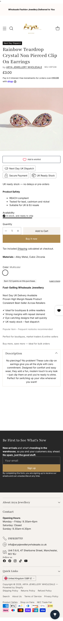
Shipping (22, 248)
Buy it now (31, 238)
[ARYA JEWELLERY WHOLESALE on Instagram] (15, 561)
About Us (17, 596)
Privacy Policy (51, 596)
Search (6, 596)
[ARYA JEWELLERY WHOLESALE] (32, 28)
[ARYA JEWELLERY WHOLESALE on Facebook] (4, 561)
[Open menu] (4, 28)
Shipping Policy (10, 590)
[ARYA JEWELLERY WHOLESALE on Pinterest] (10, 561)
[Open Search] (11, 28)
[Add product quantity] (18, 231)
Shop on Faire (27, 602)
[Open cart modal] (57, 28)
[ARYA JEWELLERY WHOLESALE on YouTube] (26, 561)
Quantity (7, 224)
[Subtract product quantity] (6, 231)
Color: (11, 267)
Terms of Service (32, 596)
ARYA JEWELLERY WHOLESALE (24, 67)
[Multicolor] (5, 272)
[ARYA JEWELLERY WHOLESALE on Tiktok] (20, 561)
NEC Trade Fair (44, 602)
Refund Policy (45, 590)
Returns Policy (28, 590)
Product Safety (10, 602)
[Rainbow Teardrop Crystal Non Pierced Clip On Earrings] (31, 119)
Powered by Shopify (13, 587)
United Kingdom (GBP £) (20, 578)
